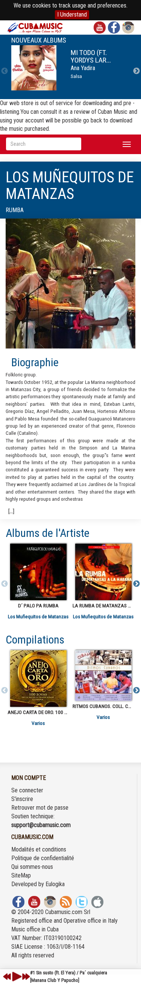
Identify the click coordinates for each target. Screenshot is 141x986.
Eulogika (55, 884)
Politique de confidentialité (42, 858)
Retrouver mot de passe (39, 807)
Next (136, 71)
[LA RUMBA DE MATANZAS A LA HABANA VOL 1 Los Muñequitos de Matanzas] (103, 572)
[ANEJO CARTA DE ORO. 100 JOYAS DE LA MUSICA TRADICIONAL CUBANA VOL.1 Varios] (38, 678)
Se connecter (27, 790)
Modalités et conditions (38, 849)
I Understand (72, 14)
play (15, 976)
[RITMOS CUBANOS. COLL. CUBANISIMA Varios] (103, 675)
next (26, 976)
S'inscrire (22, 799)
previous (7, 976)
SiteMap (21, 875)
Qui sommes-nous (32, 866)
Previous (4, 71)
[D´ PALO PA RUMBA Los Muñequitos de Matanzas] (38, 572)
